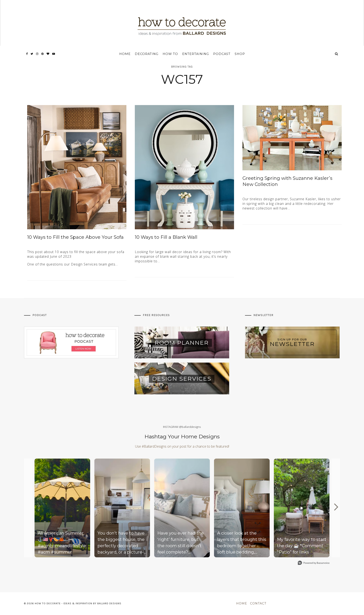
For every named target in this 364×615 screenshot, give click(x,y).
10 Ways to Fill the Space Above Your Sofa (75, 237)
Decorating (146, 54)
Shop (240, 54)
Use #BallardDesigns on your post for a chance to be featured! (182, 446)
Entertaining (195, 54)
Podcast (221, 54)
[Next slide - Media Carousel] (336, 507)
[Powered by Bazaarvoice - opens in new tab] (313, 563)
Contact (258, 603)
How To (170, 54)
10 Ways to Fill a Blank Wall (166, 237)
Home (125, 54)
